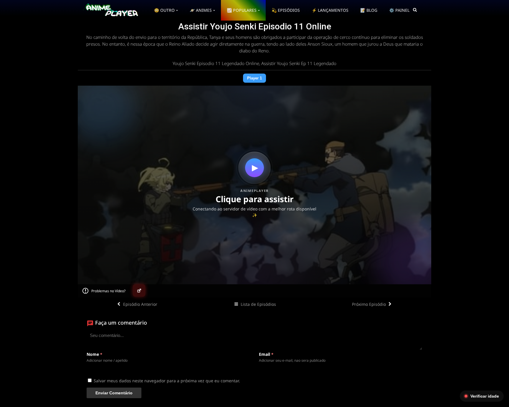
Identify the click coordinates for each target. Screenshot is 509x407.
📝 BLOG (368, 10)
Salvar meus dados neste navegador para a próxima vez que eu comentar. (167, 380)
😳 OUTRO (164, 10)
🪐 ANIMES (201, 10)
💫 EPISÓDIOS (286, 10)
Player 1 (254, 78)
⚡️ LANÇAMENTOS (330, 10)
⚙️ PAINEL (399, 10)
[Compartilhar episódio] (139, 290)
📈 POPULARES (242, 10)
